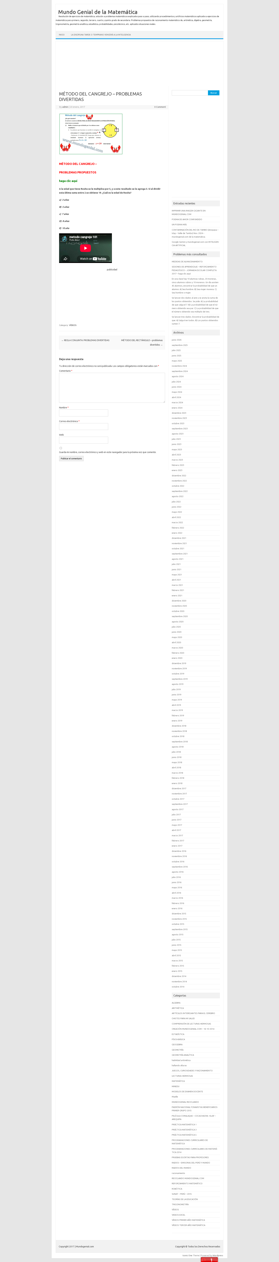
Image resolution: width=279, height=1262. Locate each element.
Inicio (62, 35)
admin (65, 107)
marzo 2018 (177, 773)
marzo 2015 (177, 960)
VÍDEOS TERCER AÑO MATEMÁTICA (188, 1225)
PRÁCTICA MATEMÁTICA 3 (184, 1130)
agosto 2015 (177, 934)
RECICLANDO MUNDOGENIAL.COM (188, 1178)
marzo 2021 (177, 585)
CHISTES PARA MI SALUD (183, 1018)
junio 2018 (176, 757)
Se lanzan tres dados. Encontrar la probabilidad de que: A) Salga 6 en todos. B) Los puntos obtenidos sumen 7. (195, 320)
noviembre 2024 (179, 366)
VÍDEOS (73, 325)
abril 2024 (176, 397)
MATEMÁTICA (178, 1081)
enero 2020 (177, 658)
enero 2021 (177, 595)
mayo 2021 (177, 574)
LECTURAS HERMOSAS (182, 1076)
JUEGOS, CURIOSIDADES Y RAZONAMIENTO (192, 1070)
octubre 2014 (178, 987)
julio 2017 (176, 814)
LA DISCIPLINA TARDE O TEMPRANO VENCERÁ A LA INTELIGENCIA (101, 35)
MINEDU (175, 1086)
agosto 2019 (177, 684)
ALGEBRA (176, 1003)
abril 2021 (176, 580)
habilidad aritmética (181, 1060)
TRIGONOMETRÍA (180, 1204)
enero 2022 (177, 533)
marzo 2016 (177, 898)
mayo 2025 (177, 361)
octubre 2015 (178, 924)
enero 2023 (177, 470)
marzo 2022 (177, 522)
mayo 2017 (177, 825)
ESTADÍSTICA (178, 1034)
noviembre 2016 (179, 856)
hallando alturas (179, 1065)
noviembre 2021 (179, 543)
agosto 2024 (177, 376)
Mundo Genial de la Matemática (98, 12)
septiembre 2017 (180, 804)
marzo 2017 (177, 835)
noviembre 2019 (179, 668)
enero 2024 (177, 408)
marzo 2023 (177, 460)
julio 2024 (176, 382)
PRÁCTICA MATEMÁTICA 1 (184, 1124)
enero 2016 (177, 908)
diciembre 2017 (179, 788)
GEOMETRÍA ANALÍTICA (183, 1055)
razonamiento (178, 1173)
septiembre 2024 (180, 371)
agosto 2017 (177, 809)
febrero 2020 (178, 653)
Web (61, 434)
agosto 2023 (177, 434)
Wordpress (218, 1255)
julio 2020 (176, 627)
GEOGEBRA (177, 1044)
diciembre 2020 (179, 601)
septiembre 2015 (180, 929)
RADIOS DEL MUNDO (181, 1168)
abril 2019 (176, 705)
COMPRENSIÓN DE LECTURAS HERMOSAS (191, 1024)
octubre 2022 (178, 486)
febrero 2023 (178, 465)
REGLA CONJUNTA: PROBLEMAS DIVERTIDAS (85, 340)
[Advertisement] (139, 63)
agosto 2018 (177, 747)
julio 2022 (176, 501)
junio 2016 (176, 882)
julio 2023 (176, 439)
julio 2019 (176, 689)
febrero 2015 (178, 966)
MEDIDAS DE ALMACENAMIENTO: (187, 261)
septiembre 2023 (180, 428)
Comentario (65, 371)
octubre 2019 (178, 673)
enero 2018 (177, 783)
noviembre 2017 (179, 793)
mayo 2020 (177, 637)
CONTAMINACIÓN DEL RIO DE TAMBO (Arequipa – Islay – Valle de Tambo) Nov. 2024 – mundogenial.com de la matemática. (195, 233)
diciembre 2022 (179, 475)
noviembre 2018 (179, 731)
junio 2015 (176, 945)
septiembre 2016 (180, 867)
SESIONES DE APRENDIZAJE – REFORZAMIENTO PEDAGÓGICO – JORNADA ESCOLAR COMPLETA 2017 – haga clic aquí (194, 270)
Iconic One (187, 1255)
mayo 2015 (177, 950)
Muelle (175, 1096)
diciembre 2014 (179, 976)
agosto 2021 (177, 559)
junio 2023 (176, 444)
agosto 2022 (177, 496)
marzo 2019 (177, 710)
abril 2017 (176, 830)
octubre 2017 (178, 799)
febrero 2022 (178, 528)
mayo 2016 (177, 887)
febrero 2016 (178, 903)
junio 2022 (176, 507)
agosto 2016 (177, 872)
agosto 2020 (177, 621)
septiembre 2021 (180, 553)
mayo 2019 (177, 700)
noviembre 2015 (179, 919)
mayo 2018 (177, 762)
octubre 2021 (178, 548)
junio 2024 (176, 387)
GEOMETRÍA (177, 1050)
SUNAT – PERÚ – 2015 (182, 1194)
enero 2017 (177, 846)
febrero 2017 (178, 840)
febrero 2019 (178, 715)
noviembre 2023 (179, 418)
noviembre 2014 (179, 981)
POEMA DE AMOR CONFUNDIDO (187, 219)
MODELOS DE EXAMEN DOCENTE (187, 1091)
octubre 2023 (178, 423)
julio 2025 (176, 350)
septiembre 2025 (180, 345)
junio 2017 (176, 820)
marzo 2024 (177, 402)
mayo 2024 (177, 392)
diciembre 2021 (179, 538)
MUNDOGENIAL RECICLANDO (185, 1102)
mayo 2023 (177, 449)
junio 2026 (176, 340)
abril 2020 (176, 642)
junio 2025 (176, 355)
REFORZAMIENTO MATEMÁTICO (187, 1183)
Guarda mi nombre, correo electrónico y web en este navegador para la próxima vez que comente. (107, 452)
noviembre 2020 (179, 606)
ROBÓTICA (177, 1189)
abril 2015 (176, 955)
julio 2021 (176, 564)
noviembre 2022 (179, 481)
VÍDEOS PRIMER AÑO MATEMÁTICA (188, 1220)
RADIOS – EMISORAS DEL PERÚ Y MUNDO (191, 1163)
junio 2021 (176, 569)
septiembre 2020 (180, 616)
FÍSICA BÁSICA (178, 1039)
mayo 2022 (177, 512)
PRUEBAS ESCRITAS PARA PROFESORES (190, 1157)
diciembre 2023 (179, 413)
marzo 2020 (177, 648)
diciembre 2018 (179, 726)
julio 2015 (176, 939)
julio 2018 (176, 752)
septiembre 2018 (180, 741)
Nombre (64, 407)
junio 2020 (176, 632)
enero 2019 (177, 720)
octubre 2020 (178, 611)
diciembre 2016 (179, 851)
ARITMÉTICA (178, 1008)
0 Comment (160, 107)
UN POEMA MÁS (179, 224)
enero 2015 (177, 971)
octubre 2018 (178, 736)
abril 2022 (176, 517)
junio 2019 (176, 694)
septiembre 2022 (180, 491)
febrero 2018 (178, 778)
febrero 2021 (178, 590)
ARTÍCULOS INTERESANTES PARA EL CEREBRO (193, 1013)
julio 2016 (176, 877)
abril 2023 (176, 454)
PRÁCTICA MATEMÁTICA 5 (184, 1135)
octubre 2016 (178, 861)
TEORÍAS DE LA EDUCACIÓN (185, 1199)
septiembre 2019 (180, 679)
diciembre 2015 (179, 913)
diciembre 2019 (179, 663)
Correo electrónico (69, 421)
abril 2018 (176, 767)
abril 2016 (176, 893)
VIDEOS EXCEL (178, 1215)
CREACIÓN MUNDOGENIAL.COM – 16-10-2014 (193, 1029)
